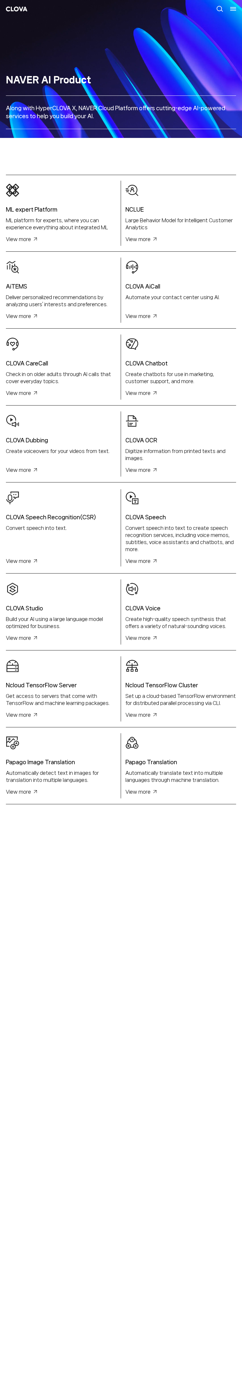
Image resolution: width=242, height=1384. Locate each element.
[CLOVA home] (16, 8)
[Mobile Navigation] (233, 9)
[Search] (220, 9)
